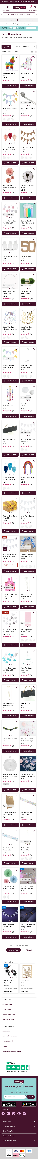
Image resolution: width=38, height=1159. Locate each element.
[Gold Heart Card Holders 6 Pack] (10, 693)
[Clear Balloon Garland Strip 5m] (28, 98)
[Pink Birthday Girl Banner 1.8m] (28, 802)
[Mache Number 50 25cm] (28, 246)
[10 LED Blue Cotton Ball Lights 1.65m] (10, 657)
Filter (7, 46)
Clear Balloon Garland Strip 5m (28, 110)
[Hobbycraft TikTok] (24, 1113)
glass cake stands (8, 1041)
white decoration (7, 1004)
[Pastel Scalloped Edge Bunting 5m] (10, 355)
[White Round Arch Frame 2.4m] (10, 281)
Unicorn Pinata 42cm (27, 73)
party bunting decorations (10, 1036)
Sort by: (18, 46)
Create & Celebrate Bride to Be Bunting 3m (27, 887)
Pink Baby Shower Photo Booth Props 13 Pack (28, 740)
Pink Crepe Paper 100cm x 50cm (26, 631)
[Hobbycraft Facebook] (3, 1113)
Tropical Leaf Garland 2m (10, 740)
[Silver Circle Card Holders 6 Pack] (28, 583)
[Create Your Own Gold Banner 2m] (28, 316)
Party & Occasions (10, 24)
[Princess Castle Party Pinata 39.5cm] (10, 583)
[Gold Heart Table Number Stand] (28, 837)
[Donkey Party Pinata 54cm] (10, 63)
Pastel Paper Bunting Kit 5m (10, 110)
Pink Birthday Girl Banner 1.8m (26, 813)
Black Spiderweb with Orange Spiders (28, 926)
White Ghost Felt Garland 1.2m (8, 926)
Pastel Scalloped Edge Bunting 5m (8, 366)
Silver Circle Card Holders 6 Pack (26, 595)
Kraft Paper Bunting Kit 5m (27, 148)
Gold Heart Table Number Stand (26, 849)
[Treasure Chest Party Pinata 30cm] (10, 505)
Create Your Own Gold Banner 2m (26, 328)
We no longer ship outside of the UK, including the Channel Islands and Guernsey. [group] (18, 2)
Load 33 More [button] (13, 950)
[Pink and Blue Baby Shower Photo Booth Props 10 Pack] (28, 763)
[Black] (30, 640)
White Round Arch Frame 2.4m (9, 293)
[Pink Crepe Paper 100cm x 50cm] (28, 619)
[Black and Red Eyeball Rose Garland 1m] (10, 971)
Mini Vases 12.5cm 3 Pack (10, 257)
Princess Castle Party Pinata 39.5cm (10, 595)
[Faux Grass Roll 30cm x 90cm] (28, 281)
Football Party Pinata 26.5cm (27, 186)
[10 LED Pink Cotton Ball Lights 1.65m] (10, 210)
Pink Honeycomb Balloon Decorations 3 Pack (10, 148)
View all (29, 950)
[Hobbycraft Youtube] (8, 1113)
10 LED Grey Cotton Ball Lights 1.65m (9, 631)
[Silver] (22, 376)
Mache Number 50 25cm (27, 257)
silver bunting (6, 1031)
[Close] (35, 2)
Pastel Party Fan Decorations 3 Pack (9, 887)
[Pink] (4, 157)
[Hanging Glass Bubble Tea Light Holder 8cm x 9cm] (10, 763)
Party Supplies (19, 24)
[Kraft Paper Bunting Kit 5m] (28, 136)
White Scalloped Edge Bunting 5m (28, 440)
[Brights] (8, 897)
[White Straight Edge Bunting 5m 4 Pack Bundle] (10, 544)
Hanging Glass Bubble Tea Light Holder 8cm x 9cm (10, 775)
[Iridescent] (4, 337)
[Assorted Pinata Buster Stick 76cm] (10, 393)
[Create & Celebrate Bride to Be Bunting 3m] (28, 876)
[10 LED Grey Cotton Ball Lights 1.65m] (10, 619)
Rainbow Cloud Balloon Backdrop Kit (27, 222)
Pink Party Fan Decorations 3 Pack (9, 186)
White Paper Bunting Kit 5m (27, 517)
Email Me (31, 1097)
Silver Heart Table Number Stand (26, 366)
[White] (12, 119)
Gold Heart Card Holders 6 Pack (8, 704)
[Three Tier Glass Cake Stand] (28, 657)
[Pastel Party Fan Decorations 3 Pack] (10, 876)
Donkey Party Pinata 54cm (9, 74)
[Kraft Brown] (8, 119)
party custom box (8, 1019)
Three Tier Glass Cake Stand (26, 669)
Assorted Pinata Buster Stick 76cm (9, 405)
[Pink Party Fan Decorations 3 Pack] (10, 175)
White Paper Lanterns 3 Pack (28, 405)
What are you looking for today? (20, 14)
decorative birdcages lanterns (11, 1051)
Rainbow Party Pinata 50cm (28, 478)
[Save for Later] (17, 57)
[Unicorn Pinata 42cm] (28, 63)
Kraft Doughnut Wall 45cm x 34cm (9, 813)
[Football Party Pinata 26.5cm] (28, 175)
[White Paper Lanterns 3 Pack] (28, 393)
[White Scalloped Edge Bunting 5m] (28, 428)
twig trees (5, 1046)
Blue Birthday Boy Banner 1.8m (8, 849)
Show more (8, 991)
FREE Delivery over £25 (10, 20)
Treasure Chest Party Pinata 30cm (10, 517)
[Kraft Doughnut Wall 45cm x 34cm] (10, 802)
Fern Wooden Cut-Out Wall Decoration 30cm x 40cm (27, 982)
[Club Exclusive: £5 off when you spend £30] (19, 28)
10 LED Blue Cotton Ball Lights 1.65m (9, 669)
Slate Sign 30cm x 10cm (9, 440)
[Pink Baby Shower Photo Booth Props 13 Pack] (28, 728)
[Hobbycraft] (19, 8)
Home (3, 24)
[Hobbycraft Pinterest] (19, 1113)
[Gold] (8, 337)
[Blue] (8, 157)
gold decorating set (8, 1014)
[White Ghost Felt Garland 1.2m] (10, 914)
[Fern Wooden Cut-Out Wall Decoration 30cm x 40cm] (27, 971)
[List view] (32, 51)
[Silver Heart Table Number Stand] (28, 355)
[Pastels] (4, 119)
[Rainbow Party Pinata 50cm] (28, 467)
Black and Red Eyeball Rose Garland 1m (9, 982)
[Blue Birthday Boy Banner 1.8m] (10, 837)
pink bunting (6, 1009)
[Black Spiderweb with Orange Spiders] (28, 914)
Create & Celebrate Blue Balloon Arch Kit (27, 555)
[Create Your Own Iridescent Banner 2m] (10, 316)
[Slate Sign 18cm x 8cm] (28, 693)
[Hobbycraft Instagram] (13, 1113)
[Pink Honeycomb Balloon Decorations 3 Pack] (10, 136)
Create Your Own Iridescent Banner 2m (10, 328)
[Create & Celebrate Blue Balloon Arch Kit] (28, 544)
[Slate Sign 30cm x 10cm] (10, 428)
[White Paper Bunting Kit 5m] (28, 505)
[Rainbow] (26, 566)
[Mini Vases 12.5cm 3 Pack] (10, 246)
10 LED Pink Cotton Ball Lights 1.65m (9, 222)
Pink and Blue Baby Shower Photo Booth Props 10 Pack (27, 775)
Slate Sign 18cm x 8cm (27, 704)
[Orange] (34, 640)
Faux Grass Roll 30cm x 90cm (26, 293)
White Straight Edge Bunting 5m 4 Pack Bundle (9, 556)
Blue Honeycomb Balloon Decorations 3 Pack (10, 479)
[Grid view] (35, 51)
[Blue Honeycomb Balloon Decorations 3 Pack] (10, 467)
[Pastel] (4, 897)
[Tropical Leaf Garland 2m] (10, 728)
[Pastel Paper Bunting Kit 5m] (10, 98)
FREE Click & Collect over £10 (26, 20)
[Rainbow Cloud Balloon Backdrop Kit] (28, 210)
